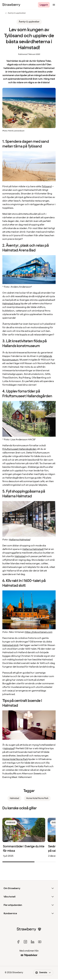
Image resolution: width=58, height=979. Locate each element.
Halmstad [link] (14, 798)
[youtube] (39, 942)
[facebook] (18, 942)
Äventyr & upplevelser (15, 13)
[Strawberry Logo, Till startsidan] (11, 4)
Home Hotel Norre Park (15, 759)
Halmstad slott (10, 645)
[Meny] (54, 5)
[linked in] (32, 942)
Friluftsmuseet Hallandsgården (19, 449)
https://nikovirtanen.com (38, 632)
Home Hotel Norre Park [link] (37, 798)
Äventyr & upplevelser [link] (29, 21)
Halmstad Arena (11, 303)
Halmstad (20, 556)
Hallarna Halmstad (19, 539)
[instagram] (25, 942)
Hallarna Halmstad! (33, 549)
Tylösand (47, 186)
